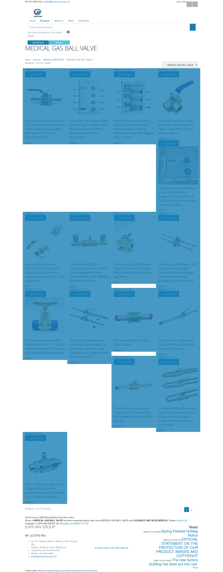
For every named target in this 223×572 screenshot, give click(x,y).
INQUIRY (59, 42)
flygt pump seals (63, 570)
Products (37, 59)
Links (112, 547)
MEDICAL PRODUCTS (54, 59)
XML (117, 547)
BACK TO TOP (81, 523)
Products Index (102, 547)
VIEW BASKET (38, 42)
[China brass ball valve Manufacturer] (37, 12)
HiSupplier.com (66, 523)
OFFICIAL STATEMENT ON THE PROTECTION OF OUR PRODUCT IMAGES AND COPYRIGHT (177, 547)
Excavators (76, 570)
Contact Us (83, 20)
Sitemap (124, 547)
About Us (58, 20)
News (70, 20)
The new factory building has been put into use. (173, 561)
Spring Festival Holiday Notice (180, 533)
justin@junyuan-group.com (57, 1)
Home (32, 20)
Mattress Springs (46, 570)
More (195, 567)
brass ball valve (89, 570)
